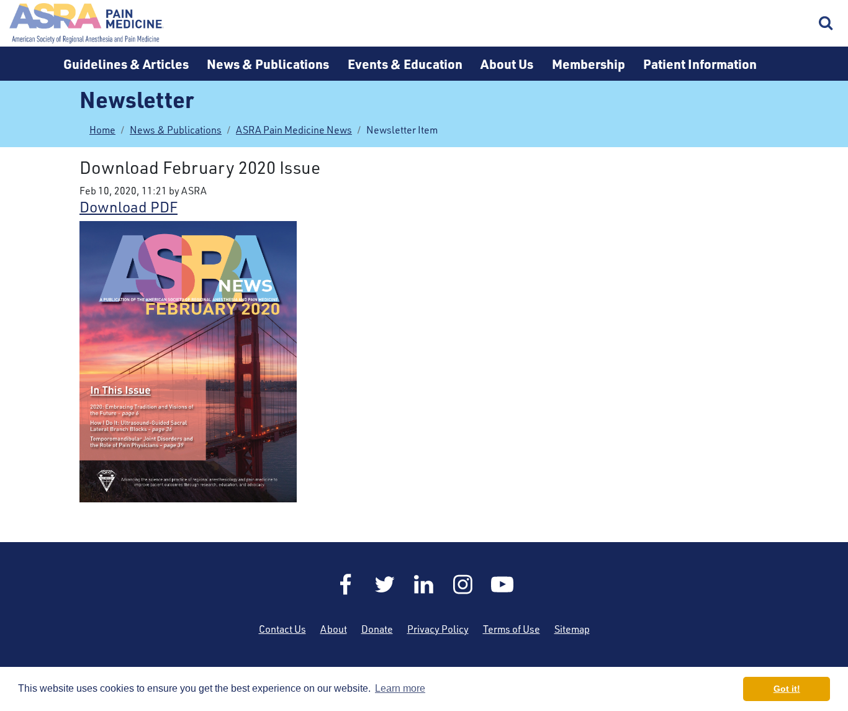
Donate (377, 629)
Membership (588, 63)
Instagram (463, 584)
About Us (506, 63)
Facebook (345, 584)
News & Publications (268, 63)
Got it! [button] (787, 689)
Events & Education (405, 63)
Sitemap (572, 629)
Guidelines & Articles (126, 63)
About (333, 629)
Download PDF (128, 206)
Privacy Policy (438, 629)
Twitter (384, 584)
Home (87, 23)
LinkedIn (424, 584)
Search (826, 23)
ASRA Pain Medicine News (294, 130)
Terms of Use (511, 629)
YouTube (502, 584)
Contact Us (282, 629)
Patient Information (700, 63)
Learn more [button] (400, 688)
